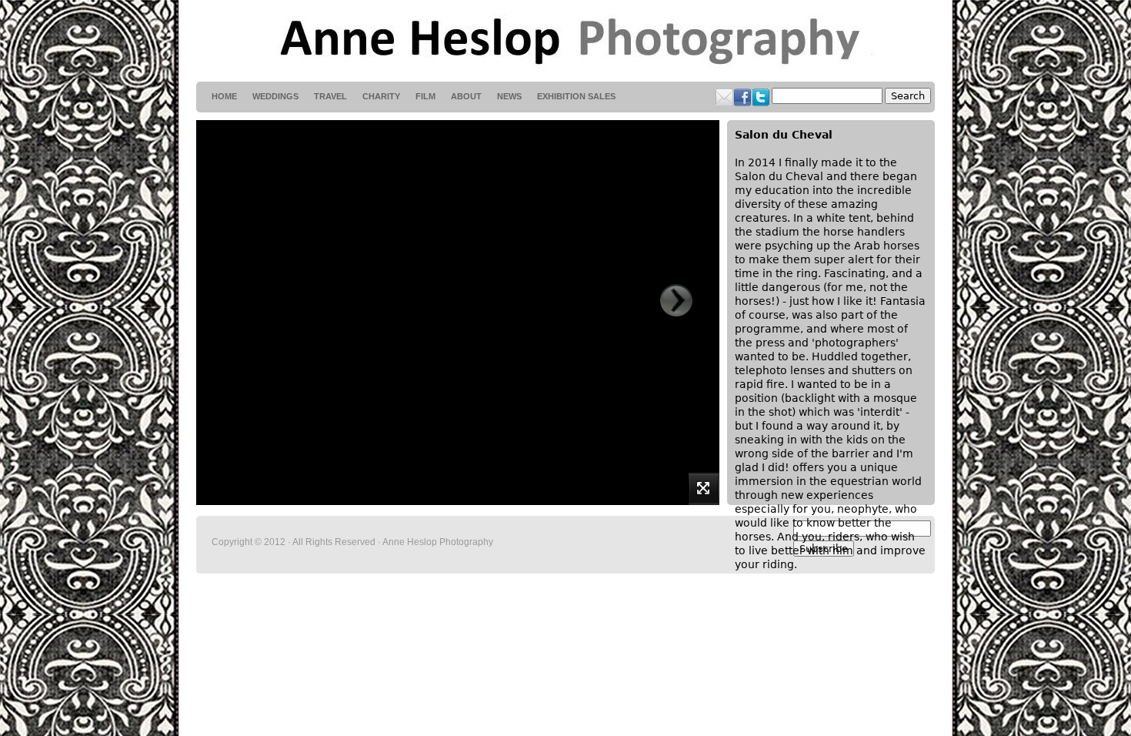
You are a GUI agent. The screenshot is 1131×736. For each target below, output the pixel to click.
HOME (224, 96)
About (466, 96)
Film (425, 96)
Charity (381, 96)
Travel (330, 96)
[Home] (565, 41)
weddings (275, 96)
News (509, 96)
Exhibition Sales (576, 96)
